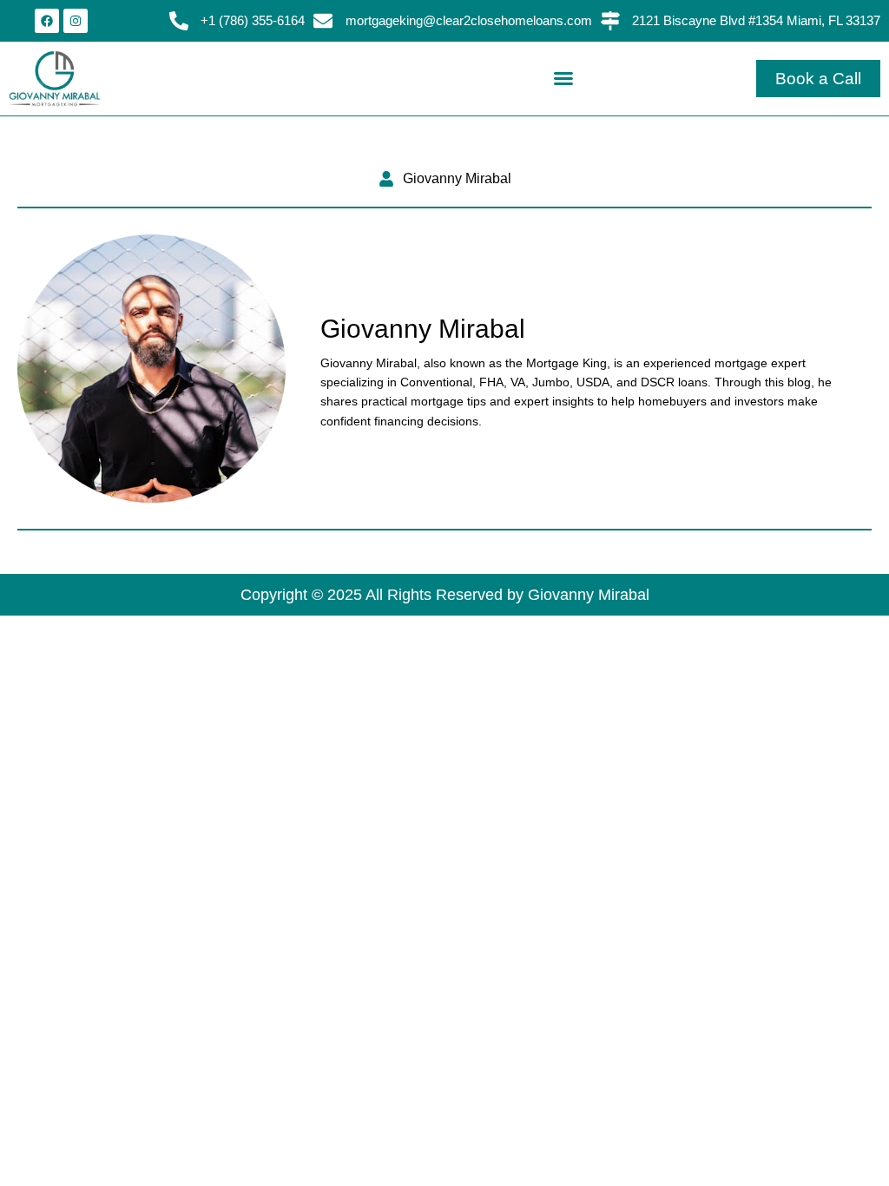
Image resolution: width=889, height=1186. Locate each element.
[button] (563, 78)
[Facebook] (47, 21)
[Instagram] (75, 21)
